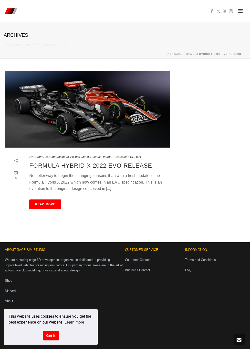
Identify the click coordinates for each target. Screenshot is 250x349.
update (107, 157)
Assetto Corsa (79, 157)
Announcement (59, 157)
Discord (10, 291)
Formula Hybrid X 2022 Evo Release (90, 165)
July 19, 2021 (132, 157)
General (38, 157)
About (9, 301)
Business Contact (137, 270)
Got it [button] (50, 335)
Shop (8, 280)
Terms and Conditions (200, 260)
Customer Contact (138, 260)
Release (96, 157)
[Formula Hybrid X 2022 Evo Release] (87, 109)
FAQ (188, 270)
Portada (174, 54)
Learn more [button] (74, 322)
